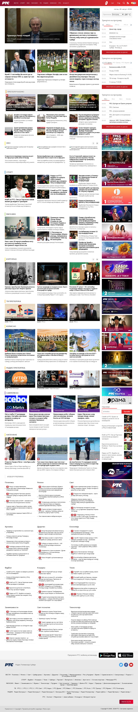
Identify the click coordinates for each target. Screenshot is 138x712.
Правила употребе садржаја (32, 709)
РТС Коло (87, 688)
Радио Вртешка (113, 692)
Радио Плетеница (73, 692)
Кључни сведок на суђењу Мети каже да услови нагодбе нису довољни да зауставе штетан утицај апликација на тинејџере (84, 621)
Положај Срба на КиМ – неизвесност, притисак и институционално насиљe (19, 501)
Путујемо (54, 683)
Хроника (9, 526)
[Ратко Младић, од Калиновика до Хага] (52, 102)
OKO (28, 3)
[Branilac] (117, 159)
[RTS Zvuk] (117, 305)
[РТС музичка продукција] (117, 470)
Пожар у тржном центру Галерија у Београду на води (17, 537)
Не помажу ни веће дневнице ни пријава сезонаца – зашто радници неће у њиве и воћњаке (84, 546)
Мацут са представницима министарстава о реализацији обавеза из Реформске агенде (19, 488)
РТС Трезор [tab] (117, 63)
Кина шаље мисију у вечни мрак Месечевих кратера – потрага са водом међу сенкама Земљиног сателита (39, 418)
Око (8, 143)
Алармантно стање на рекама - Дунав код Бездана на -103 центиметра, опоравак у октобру (52, 552)
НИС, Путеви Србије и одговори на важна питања (19, 384)
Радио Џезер (125, 692)
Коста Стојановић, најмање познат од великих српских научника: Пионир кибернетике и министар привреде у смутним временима (82, 158)
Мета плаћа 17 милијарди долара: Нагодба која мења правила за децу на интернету (15, 417)
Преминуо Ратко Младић (18, 35)
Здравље (74, 683)
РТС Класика (77, 688)
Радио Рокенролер (87, 692)
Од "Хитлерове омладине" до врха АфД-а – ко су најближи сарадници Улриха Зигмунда (84, 509)
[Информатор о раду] (117, 488)
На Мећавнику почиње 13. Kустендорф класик (88, 232)
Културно (11, 259)
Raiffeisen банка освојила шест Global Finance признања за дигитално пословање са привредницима (20, 355)
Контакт (49, 697)
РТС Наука (47, 688)
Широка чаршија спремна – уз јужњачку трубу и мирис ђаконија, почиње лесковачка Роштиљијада (19, 639)
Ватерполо (69, 680)
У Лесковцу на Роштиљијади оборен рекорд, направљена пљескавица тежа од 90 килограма (58, 235)
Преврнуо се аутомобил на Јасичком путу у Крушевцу (19, 531)
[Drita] (117, 359)
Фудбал (8, 568)
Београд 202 (60, 692)
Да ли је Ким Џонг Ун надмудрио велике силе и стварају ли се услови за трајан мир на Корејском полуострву (84, 463)
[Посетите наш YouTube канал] (131, 665)
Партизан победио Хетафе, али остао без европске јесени (52, 75)
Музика (36, 683)
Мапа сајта (126, 702)
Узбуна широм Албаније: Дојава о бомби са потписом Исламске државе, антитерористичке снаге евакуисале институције (51, 489)
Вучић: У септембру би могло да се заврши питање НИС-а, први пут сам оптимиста (19, 76)
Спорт (22, 3)
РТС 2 (25, 688)
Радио (45, 3)
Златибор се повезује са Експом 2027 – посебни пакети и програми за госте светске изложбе (83, 355)
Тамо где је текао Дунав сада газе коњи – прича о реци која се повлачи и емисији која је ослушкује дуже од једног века (52, 463)
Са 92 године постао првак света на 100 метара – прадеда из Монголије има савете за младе (19, 632)
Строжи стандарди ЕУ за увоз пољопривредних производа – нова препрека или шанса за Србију (82, 532)
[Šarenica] (117, 341)
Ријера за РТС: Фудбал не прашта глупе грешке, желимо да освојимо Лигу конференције (58, 179)
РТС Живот (67, 688)
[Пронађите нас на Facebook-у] (126, 665)
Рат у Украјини (88, 675)
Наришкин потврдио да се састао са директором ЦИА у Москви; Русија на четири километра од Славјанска (56, 130)
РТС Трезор (97, 688)
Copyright (17, 709)
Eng (118, 3)
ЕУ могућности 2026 (69, 676)
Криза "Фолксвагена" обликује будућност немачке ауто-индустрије (82, 553)
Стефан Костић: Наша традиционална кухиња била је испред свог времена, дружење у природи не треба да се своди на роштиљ (83, 104)
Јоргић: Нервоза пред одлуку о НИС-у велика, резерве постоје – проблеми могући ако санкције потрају (84, 539)
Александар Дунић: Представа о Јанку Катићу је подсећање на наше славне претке (50, 636)
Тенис (72, 568)
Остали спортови (98, 680)
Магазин (34, 3)
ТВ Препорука (13, 301)
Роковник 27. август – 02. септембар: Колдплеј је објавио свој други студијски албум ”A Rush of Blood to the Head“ (83, 288)
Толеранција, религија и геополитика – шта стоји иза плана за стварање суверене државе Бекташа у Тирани (52, 503)
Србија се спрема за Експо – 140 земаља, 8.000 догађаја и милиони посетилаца (20, 107)
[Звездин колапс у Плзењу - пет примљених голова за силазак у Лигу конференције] (74, 179)
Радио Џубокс (101, 692)
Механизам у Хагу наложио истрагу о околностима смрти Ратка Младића (56, 116)
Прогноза (107, 14)
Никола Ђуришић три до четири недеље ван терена (50, 572)
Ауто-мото (86, 680)
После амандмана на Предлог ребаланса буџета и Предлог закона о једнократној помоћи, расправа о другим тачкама (89, 117)
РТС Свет (39, 688)
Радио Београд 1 (20, 692)
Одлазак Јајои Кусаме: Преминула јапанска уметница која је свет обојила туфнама (20, 287)
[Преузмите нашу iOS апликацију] (125, 655)
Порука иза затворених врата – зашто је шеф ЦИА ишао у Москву (84, 494)
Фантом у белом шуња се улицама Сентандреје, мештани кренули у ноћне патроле (51, 496)
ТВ (40, 3)
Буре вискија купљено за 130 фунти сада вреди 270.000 (19, 626)
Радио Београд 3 (48, 692)
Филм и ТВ (83, 683)
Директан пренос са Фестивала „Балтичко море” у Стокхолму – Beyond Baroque (51, 384)
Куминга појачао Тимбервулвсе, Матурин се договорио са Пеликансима (51, 592)
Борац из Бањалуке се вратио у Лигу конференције (89, 201)
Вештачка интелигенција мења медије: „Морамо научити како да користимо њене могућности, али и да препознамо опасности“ (84, 614)
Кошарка (41, 568)
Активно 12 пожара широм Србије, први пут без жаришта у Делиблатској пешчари (24, 116)
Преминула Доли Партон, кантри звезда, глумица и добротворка (51, 630)
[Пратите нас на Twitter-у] (121, 665)
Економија (74, 526)
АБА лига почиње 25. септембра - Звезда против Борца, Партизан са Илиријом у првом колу (51, 579)
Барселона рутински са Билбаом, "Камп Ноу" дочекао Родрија (18, 589)
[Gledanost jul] (117, 250)
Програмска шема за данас (117, 52)
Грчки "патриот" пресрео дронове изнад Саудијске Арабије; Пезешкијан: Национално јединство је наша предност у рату (89, 131)
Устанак (73, 386)
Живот (17, 683)
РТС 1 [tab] (108, 25)
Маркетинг (58, 697)
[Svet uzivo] (117, 213)
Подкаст (129, 675)
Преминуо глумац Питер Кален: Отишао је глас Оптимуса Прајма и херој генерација (58, 221)
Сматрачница (119, 675)
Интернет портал (89, 697)
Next (131, 25)
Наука (91, 683)
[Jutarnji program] (117, 195)
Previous (103, 25)
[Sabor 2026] (117, 269)
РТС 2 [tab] (117, 25)
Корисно (11, 326)
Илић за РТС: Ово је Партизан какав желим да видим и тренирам (19, 200)
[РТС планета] (106, 3)
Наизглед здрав (72, 685)
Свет (72, 482)
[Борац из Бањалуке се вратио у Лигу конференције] (74, 204)
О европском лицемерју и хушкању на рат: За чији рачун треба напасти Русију (19, 157)
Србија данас (37, 675)
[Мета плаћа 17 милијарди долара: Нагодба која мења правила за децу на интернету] (16, 403)
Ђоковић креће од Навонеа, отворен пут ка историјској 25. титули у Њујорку (89, 189)
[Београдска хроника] (117, 232)
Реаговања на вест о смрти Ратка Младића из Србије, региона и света (51, 539)
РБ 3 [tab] (120, 99)
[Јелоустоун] (117, 323)
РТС (59, 3)
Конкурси (78, 697)
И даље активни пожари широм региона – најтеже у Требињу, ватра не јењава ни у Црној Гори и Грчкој (51, 511)
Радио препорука (15, 368)
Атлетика (78, 680)
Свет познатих (43, 607)
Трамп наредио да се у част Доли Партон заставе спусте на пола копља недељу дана (51, 624)
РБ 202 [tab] (128, 99)
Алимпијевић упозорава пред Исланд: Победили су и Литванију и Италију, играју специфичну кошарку (51, 586)
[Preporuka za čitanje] (117, 377)
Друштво (41, 526)
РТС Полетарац (118, 688)
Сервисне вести (107, 675)
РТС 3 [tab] (126, 25)
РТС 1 (19, 688)
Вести (16, 3)
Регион (40, 482)
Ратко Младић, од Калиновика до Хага (51, 558)
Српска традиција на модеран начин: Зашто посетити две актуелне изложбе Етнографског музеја (52, 288)
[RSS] (128, 3)
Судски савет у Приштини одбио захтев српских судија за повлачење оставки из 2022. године (19, 507)
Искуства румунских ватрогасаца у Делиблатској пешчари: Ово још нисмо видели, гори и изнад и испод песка (84, 77)
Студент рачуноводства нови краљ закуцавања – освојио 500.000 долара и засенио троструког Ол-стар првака (51, 598)
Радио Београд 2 (34, 692)
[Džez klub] (117, 287)
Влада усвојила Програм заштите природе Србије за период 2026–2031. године (18, 495)
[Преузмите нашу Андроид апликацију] (107, 655)
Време (97, 675)
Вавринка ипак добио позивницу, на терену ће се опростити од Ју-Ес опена (84, 589)
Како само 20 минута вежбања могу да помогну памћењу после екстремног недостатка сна (19, 243)
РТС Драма (57, 688)
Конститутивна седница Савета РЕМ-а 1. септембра (19, 514)
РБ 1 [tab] (105, 99)
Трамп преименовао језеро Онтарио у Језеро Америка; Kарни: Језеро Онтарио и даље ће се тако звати (23, 130)
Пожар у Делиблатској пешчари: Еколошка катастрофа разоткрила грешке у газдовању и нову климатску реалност (88, 220)
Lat (112, 3)
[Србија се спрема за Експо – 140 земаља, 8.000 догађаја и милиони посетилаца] (20, 102)
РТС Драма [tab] (108, 63)
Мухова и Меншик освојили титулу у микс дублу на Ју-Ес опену (82, 595)
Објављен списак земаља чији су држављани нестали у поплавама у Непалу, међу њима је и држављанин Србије (84, 36)
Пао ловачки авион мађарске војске (50, 516)
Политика (9, 482)
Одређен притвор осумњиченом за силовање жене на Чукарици (17, 554)
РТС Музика (107, 688)
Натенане (11, 435)
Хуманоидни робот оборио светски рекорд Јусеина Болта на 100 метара (64, 416)
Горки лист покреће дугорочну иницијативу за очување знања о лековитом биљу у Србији (52, 355)
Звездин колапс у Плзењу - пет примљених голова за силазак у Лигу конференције (88, 178)
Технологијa (75, 607)
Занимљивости (11, 607)
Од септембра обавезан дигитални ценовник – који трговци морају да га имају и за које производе (84, 559)
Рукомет (60, 680)
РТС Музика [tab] (126, 63)
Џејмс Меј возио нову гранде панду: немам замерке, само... (86, 416)
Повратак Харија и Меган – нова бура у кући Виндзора (20, 463)
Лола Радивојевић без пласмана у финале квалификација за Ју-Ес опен (83, 584)
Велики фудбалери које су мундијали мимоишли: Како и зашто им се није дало (51, 157)
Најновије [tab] (106, 407)
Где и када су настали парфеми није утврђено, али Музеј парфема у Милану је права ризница (19, 620)
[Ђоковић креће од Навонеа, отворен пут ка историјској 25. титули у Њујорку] (74, 191)
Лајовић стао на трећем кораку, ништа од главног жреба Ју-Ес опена (84, 572)
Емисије (53, 3)
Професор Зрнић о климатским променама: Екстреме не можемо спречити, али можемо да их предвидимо (89, 245)
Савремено (12, 393)
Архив (69, 693)
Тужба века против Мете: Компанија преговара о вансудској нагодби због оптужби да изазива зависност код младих (84, 635)
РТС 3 (31, 688)
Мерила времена (75, 675)
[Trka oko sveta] (117, 141)
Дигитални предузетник (111, 683)
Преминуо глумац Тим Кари (47, 618)
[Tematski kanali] (117, 396)
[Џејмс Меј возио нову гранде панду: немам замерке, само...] (89, 403)
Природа (98, 683)
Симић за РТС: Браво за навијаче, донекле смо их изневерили (58, 192)
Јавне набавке (68, 697)
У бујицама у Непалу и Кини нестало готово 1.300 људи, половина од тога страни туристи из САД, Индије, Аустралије (84, 517)
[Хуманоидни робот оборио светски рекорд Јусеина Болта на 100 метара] (64, 403)
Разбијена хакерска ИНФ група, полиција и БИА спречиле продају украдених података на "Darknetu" (18, 548)
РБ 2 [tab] (113, 99)
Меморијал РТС (111, 680)
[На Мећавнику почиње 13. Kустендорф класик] (74, 235)
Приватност (9, 709)
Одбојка (52, 680)
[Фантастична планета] (117, 177)
